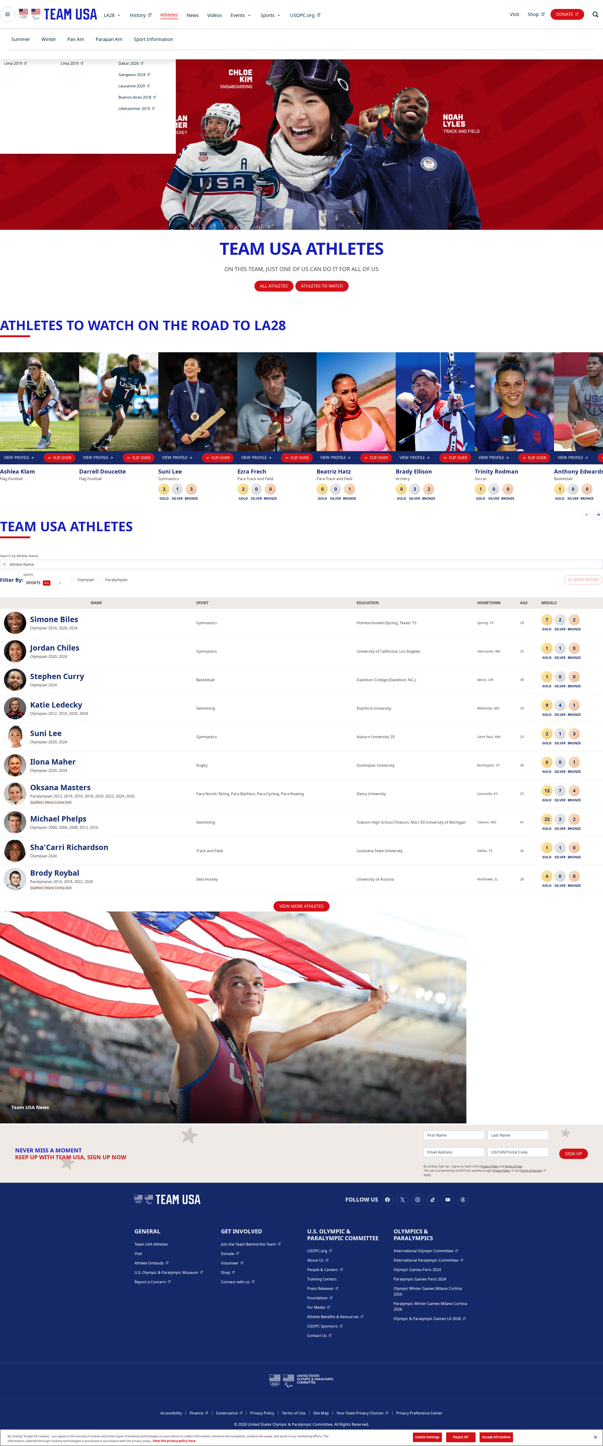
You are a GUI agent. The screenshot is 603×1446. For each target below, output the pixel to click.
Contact (319, 1335)
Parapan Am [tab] (109, 39)
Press (322, 1288)
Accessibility (171, 1413)
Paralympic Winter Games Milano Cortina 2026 (430, 1306)
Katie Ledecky (56, 704)
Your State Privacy (362, 1413)
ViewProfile (17, 458)
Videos (214, 15)
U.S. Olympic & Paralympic (168, 1272)
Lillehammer (138, 108)
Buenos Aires (138, 97)
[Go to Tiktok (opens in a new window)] (432, 1199)
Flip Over (62, 457)
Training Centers (322, 1279)
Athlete (151, 1263)
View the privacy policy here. (174, 1441)
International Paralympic (428, 1260)
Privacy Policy (489, 1166)
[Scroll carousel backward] (587, 514)
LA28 (109, 15)
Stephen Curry (57, 676)
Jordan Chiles (54, 647)
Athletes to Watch (322, 286)
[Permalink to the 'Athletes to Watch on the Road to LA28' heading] (290, 325)
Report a (152, 1281)
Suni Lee (46, 733)
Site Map (321, 1413)
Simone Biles (54, 619)
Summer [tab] (20, 39)
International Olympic (426, 1250)
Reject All (460, 1437)
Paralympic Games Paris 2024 (420, 1279)
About (318, 1260)
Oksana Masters (60, 787)
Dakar (132, 63)
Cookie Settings (427, 1437)
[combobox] (44, 583)
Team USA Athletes (151, 1244)
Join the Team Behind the (251, 1244)
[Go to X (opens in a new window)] (402, 1199)
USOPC (325, 1326)
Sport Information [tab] (153, 39)
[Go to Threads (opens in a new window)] (463, 1199)
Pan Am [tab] (75, 39)
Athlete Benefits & (335, 1316)
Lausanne (135, 86)
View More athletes (301, 906)
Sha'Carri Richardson (69, 847)
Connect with (238, 1281)
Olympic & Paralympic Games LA (430, 1318)
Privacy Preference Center (419, 1413)
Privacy (503, 1171)
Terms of (533, 1171)
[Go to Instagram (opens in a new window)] (417, 1199)
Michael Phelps (58, 818)
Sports (268, 15)
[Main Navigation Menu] (7, 14)
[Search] (595, 14)
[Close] (595, 1437)
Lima (17, 63)
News (193, 15)
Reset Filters (586, 579)
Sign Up (573, 1153)
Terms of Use (513, 1166)
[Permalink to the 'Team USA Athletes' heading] (137, 526)
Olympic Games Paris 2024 (417, 1269)
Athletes (169, 15)
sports (28, 574)
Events (238, 15)
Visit (514, 14)
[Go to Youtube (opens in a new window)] (447, 1199)
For (318, 1307)
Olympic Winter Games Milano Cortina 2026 (428, 1291)
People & (325, 1269)
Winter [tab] (48, 39)
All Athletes (274, 286)
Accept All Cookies (496, 1437)
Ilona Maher (53, 761)
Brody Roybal (54, 872)
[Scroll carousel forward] (598, 514)
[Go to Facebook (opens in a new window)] (387, 1199)
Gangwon (135, 74)
